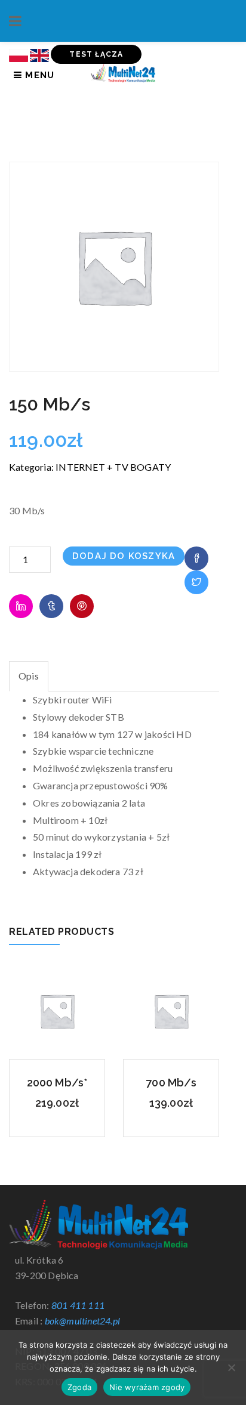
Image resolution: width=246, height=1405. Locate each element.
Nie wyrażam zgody (146, 1387)
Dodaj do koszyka (123, 556)
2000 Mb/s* (57, 1082)
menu (38, 75)
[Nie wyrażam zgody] (231, 1367)
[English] (39, 54)
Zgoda (79, 1387)
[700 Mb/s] (171, 1009)
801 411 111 (77, 1305)
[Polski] (18, 54)
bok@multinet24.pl (82, 1320)
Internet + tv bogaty (113, 467)
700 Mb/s (171, 1082)
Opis (29, 675)
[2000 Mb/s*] (57, 1009)
